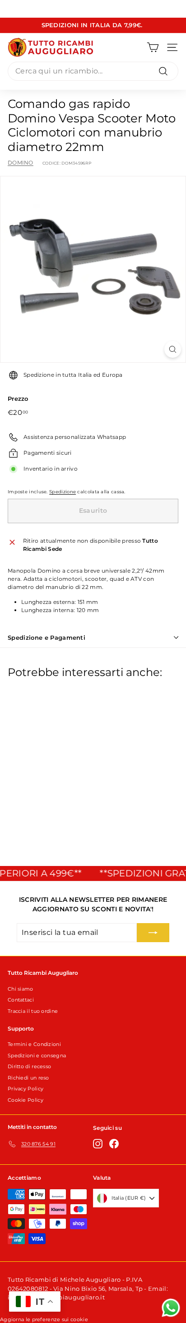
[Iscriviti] (153, 932)
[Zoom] (172, 349)
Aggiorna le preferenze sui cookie (44, 1319)
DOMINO (20, 162)
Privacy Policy (25, 1088)
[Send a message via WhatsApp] (170, 1307)
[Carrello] (152, 47)
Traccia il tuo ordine (33, 1011)
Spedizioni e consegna (37, 1055)
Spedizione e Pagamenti (46, 637)
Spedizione (62, 492)
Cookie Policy (25, 1100)
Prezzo (18, 398)
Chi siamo (20, 989)
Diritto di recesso (29, 1066)
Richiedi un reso (28, 1078)
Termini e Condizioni (34, 1044)
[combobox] (93, 71)
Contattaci (21, 1000)
